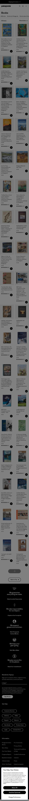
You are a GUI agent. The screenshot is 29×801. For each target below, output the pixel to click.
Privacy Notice (15, 782)
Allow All (14, 788)
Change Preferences (15, 797)
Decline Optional (14, 792)
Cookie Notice (6, 782)
